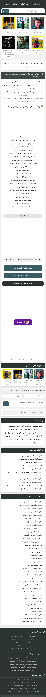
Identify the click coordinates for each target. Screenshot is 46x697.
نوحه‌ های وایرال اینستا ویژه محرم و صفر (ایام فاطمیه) (23, 692)
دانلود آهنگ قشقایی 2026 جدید (32, 466)
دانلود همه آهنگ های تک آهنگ (23, 283)
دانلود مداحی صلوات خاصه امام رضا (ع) (23, 689)
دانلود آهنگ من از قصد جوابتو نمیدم (30, 568)
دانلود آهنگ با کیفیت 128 (23, 268)
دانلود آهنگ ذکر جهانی (34, 525)
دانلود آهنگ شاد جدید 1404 (33, 615)
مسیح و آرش (19, 436)
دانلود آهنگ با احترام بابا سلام (32, 515)
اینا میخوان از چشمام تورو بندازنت (31, 542)
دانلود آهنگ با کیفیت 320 (23, 275)
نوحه (7, 4)
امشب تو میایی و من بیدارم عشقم (31, 529)
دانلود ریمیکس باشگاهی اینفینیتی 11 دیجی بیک (23, 658)
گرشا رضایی (27, 429)
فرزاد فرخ (7, 433)
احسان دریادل (37, 443)
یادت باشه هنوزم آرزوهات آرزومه (31, 622)
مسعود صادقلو (26, 426)
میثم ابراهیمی (37, 429)
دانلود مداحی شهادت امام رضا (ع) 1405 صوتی (23, 683)
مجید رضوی (12, 426)
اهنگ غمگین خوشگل (35, 562)
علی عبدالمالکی (17, 433)
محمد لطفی (28, 436)
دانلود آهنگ (25, 4)
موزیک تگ (39, 63)
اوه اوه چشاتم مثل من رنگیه (33, 605)
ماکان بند (11, 429)
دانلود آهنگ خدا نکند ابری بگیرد (32, 588)
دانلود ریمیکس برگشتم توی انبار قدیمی (23, 667)
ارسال (6, 403)
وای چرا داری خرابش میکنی (33, 602)
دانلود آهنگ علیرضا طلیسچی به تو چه (30, 502)
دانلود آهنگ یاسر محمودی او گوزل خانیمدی (28, 489)
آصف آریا (20, 439)
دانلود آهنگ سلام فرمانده (34, 575)
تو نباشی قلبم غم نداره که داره (32, 618)
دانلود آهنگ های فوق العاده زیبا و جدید (29, 582)
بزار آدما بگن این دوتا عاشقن (33, 545)
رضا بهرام (13, 439)
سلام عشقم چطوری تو (35, 565)
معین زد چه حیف (36, 552)
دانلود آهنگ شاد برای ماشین (33, 598)
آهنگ (24, 85)
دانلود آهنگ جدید (36, 612)
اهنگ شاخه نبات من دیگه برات (32, 519)
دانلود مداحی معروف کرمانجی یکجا (23, 680)
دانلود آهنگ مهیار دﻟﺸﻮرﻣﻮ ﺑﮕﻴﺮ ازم (31, 469)
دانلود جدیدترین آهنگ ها (34, 572)
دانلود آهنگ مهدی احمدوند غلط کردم (30, 505)
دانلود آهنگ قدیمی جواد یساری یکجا (30, 456)
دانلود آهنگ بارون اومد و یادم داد (31, 512)
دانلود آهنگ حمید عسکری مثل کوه (31, 509)
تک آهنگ (32, 63)
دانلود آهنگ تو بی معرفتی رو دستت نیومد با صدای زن (24, 486)
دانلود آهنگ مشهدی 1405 (33, 462)
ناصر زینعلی (38, 439)
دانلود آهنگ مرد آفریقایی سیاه (32, 482)
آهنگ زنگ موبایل (36, 558)
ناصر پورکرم (9, 436)
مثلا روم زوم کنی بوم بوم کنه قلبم (31, 538)
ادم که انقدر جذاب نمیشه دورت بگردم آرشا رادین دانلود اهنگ (21, 75)
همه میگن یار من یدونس (34, 595)
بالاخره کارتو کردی (36, 555)
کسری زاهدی (38, 436)
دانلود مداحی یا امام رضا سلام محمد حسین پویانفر (23, 686)
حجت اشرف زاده (37, 433)
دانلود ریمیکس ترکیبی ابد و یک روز (23, 670)
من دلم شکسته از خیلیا (34, 549)
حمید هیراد (18, 429)
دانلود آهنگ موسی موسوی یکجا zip (30, 459)
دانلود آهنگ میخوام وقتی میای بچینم (29, 585)
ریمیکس (15, 4)
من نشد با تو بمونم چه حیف (33, 532)
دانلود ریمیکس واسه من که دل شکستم (23, 661)
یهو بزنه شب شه (36, 608)
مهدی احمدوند (37, 426)
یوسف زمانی (29, 439)
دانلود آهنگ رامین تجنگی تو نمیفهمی (30, 479)
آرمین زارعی (26, 433)
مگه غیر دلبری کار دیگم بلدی (33, 535)
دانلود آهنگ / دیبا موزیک (34, 522)
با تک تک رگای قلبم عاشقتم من (32, 592)
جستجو (5, 11)
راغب (18, 426)
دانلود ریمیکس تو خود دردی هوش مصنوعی (23, 664)
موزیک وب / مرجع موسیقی (33, 578)
